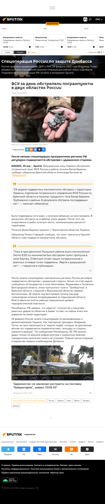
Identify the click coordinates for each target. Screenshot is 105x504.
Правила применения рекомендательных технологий (25, 472)
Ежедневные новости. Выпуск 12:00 (80, 41)
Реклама (63, 465)
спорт (73, 442)
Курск (69, 401)
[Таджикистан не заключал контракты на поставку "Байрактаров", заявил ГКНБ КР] (52, 362)
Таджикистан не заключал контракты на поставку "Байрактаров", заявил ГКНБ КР (47, 385)
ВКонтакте (19, 175)
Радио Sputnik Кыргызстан (43, 442)
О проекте (6, 465)
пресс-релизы (74, 465)
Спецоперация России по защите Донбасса (29, 401)
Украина (60, 401)
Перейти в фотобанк (39, 145)
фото (91, 442)
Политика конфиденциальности (15, 469)
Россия (51, 401)
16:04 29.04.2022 (19, 93)
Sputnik (16, 145)
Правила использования (22, 465)
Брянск (77, 401)
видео (82, 442)
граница (16, 406)
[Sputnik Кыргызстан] (13, 21)
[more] (90, 208)
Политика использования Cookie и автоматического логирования (60, 469)
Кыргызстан (7, 442)
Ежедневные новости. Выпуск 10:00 (16, 41)
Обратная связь (57, 472)
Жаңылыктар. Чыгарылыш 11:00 (49, 40)
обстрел (86, 401)
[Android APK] (9, 480)
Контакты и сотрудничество (46, 465)
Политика (21, 442)
